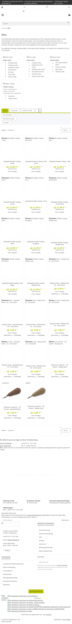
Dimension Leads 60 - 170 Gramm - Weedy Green (35, 407)
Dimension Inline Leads (37, 66)
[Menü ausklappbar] (3, 15)
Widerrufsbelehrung (45, 551)
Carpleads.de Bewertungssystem (13, 564)
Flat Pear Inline (36, 74)
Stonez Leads (12, 77)
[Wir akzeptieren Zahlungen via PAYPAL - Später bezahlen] (26, 602)
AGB (40, 537)
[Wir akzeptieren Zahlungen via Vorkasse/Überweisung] (25, 600)
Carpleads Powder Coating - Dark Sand (36, 162)
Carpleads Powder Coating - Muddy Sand (60, 243)
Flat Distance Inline (38, 72)
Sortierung (14, 110)
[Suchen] (68, 22)
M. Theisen (67, 619)
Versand (48, 614)
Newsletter (6, 585)
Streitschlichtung (44, 530)
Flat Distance (12, 70)
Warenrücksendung (9, 567)
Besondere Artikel (8, 119)
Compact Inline (36, 63)
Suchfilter (6, 123)
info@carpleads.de (13, 540)
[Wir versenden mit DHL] (5, 603)
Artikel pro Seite (27, 110)
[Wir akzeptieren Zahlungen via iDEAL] (20, 611)
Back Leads (59, 69)
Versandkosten (7, 571)
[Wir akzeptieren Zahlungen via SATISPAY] (21, 597)
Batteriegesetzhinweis (46, 547)
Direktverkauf (7, 574)
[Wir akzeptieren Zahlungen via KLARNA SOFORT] (23, 607)
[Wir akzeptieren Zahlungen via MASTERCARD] (49, 609)
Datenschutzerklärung (34, 515)
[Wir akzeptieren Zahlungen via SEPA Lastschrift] (54, 607)
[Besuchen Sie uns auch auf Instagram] (9, 550)
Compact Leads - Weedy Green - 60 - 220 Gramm (36, 367)
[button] (24, 7)
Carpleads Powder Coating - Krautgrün (36, 242)
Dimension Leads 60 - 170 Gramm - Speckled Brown (12, 408)
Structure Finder (61, 67)
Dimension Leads (13, 67)
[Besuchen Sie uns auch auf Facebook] (6, 550)
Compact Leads (13, 65)
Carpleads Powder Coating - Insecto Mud (60, 203)
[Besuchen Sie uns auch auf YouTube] (8, 550)
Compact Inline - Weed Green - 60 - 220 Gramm (36, 325)
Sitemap (41, 540)
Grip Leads (11, 74)
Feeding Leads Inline (38, 69)
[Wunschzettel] (69, 7)
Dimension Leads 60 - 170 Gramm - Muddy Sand (59, 366)
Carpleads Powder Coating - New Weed (12, 284)
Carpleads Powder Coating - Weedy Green (36, 284)
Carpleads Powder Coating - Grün (36, 201)
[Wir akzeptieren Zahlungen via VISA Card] (21, 609)
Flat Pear (11, 72)
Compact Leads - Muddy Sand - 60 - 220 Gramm (60, 324)
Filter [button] (5, 110)
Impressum (42, 544)
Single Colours (12, 98)
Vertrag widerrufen (36, 591)
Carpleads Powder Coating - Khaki (12, 242)
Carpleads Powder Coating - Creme (12, 162)
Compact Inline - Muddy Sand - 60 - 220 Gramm (60, 284)
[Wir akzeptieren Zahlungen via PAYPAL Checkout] (23, 605)
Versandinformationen (10, 581)
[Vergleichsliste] (46, 7)
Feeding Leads (12, 63)
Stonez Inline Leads (38, 76)
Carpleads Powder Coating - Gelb (59, 161)
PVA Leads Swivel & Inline (62, 64)
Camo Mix (11, 96)
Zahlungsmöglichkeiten (10, 578)
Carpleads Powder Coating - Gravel (12, 203)
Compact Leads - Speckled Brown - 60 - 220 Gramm (12, 366)
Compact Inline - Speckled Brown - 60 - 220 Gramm (12, 325)
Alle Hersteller (7, 115)
